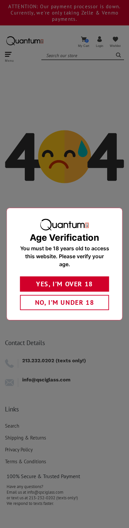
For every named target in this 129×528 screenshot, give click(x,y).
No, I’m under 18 (64, 302)
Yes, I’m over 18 (64, 284)
